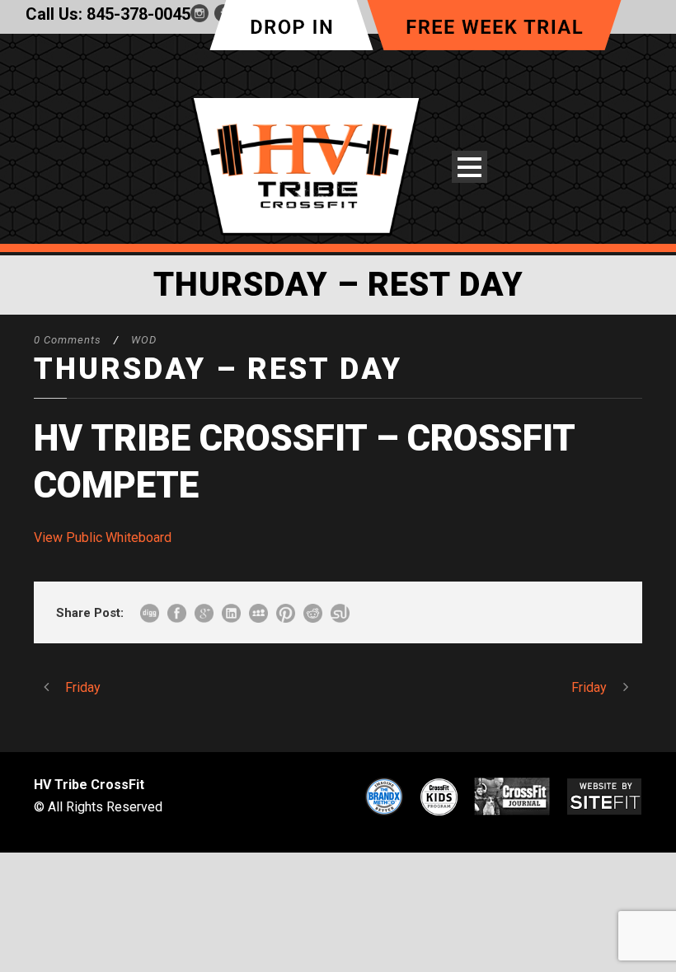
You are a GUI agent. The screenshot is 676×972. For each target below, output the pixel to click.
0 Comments (67, 340)
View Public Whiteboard (102, 537)
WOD (144, 340)
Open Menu (469, 167)
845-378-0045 (138, 14)
